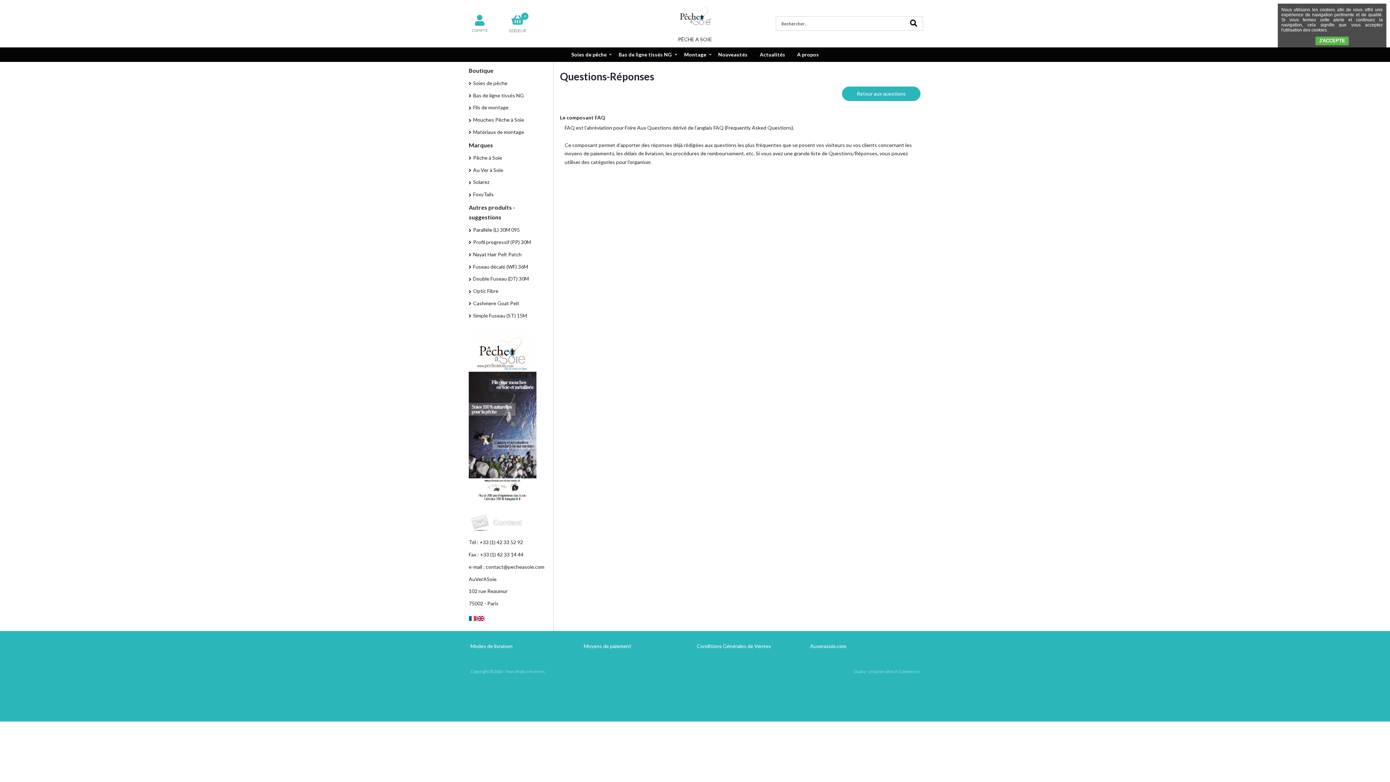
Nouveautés (732, 54)
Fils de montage (491, 107)
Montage (695, 54)
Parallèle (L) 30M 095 (496, 230)
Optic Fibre (485, 291)
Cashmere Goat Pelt (496, 303)
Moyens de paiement (607, 646)
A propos (808, 54)
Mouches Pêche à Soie (498, 120)
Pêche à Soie (487, 158)
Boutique (481, 70)
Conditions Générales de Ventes (734, 646)
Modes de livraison (492, 646)
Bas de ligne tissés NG (645, 54)
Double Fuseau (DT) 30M (501, 279)
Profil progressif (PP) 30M (502, 242)
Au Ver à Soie (488, 170)
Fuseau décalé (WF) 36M (500, 267)
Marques (481, 145)
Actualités (772, 54)
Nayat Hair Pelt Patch (497, 254)
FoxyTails (483, 194)
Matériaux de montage (498, 132)
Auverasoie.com (828, 646)
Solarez (481, 182)
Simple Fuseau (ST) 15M (500, 315)
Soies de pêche (589, 54)
